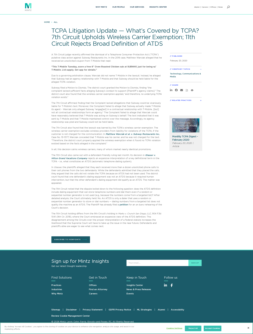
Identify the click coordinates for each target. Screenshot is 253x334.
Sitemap (55, 310)
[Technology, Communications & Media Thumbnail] (185, 125)
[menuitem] (101, 7)
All (56, 22)
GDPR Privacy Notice (120, 310)
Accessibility (177, 310)
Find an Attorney (98, 289)
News (220, 7)
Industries (56, 289)
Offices (213, 7)
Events (130, 294)
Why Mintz (101, 7)
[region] (126, 328)
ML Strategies (144, 310)
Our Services (137, 7)
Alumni (197, 7)
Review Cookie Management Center (70, 316)
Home (47, 22)
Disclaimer (71, 310)
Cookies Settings (174, 328)
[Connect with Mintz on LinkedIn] (166, 287)
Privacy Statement (93, 310)
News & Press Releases (138, 289)
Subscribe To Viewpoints (67, 239)
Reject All (193, 328)
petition (124, 205)
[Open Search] (228, 7)
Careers (205, 7)
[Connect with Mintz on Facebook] (173, 287)
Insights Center (158, 7)
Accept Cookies (212, 328)
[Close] (248, 328)
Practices (56, 285)
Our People (118, 7)
